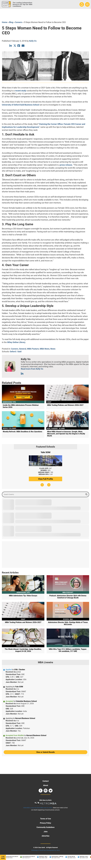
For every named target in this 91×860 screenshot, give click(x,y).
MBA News (44, 349)
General (22, 349)
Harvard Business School (23, 856)
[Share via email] (23, 45)
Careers (18, 22)
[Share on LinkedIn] (10, 45)
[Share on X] (14, 45)
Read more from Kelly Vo (32, 369)
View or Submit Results (45, 752)
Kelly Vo (33, 41)
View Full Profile (45, 479)
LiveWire (3, 857)
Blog (11, 22)
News (52, 349)
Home (4, 22)
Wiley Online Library (16, 342)
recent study (20, 90)
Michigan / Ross (38, 856)
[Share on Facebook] (19, 45)
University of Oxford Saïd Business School (20, 105)
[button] (42, 485)
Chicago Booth (65, 856)
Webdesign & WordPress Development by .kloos (45, 850)
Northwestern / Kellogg (52, 856)
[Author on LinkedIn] (22, 373)
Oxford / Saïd (15, 351)
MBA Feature (33, 349)
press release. (66, 165)
